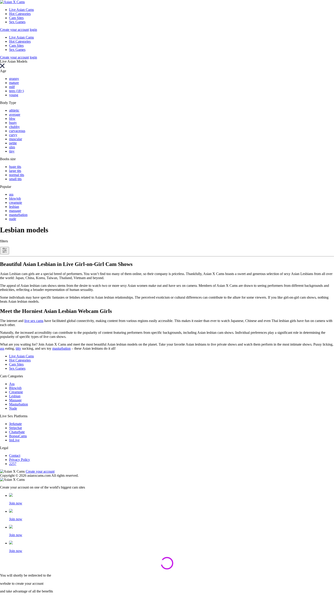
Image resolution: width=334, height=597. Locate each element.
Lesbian (14, 396)
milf (12, 87)
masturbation (18, 215)
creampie (15, 202)
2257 (12, 464)
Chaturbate (17, 432)
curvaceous (17, 131)
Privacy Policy (19, 460)
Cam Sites (16, 18)
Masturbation (18, 404)
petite (13, 143)
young (13, 95)
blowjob (15, 198)
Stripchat (15, 428)
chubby (14, 127)
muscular (15, 139)
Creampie (16, 392)
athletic (14, 110)
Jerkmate (15, 424)
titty (18, 348)
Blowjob (15, 388)
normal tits (16, 175)
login (33, 30)
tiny (12, 151)
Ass (12, 384)
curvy (13, 135)
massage (15, 211)
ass (11, 194)
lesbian (14, 207)
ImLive (14, 440)
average (14, 114)
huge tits (15, 167)
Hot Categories (20, 14)
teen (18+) (16, 91)
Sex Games (17, 22)
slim (12, 147)
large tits (15, 171)
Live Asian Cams (21, 10)
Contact (14, 455)
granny (14, 79)
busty (13, 123)
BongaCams (18, 436)
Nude (13, 408)
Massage (15, 400)
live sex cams (33, 321)
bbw (12, 118)
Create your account (14, 30)
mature (14, 83)
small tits (15, 179)
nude (12, 219)
